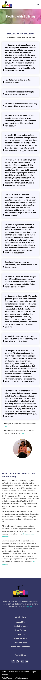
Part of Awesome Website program (15, 678)
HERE (6, 426)
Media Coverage (21, 626)
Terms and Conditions (20, 647)
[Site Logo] (7, 4)
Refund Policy (20, 643)
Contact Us (20, 634)
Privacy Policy (20, 638)
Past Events (20, 630)
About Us (20, 622)
